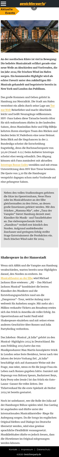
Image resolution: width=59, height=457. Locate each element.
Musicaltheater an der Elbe (17, 278)
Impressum (27, 449)
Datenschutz (43, 449)
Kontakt (13, 449)
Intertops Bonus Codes (14, 164)
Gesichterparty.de (32, 454)
